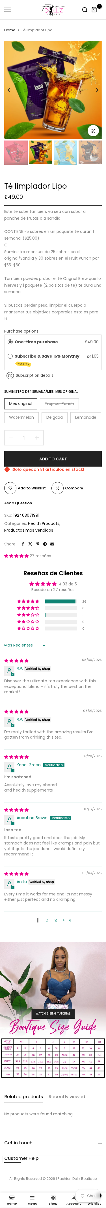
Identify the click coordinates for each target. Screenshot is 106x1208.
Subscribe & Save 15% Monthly (47, 359)
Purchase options (21, 331)
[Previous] (12, 90)
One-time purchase (36, 342)
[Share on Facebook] (23, 544)
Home (10, 30)
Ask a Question (18, 503)
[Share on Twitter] (30, 544)
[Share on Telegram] (45, 544)
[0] (94, 10)
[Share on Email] (52, 544)
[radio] (10, 342)
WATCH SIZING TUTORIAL (53, 1013)
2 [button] (47, 920)
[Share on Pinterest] (37, 544)
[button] (17, 556)
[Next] (93, 90)
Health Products (43, 523)
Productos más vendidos (28, 530)
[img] (16, 660)
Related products (23, 1096)
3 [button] (56, 920)
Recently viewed (67, 1096)
